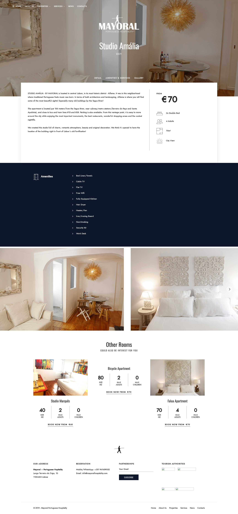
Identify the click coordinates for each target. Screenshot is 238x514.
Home (18, 6)
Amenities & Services (118, 78)
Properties (42, 6)
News (71, 6)
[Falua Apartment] (177, 377)
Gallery (139, 78)
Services (58, 6)
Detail (98, 78)
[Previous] (9, 289)
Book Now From (60, 425)
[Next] (229, 289)
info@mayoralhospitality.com (94, 473)
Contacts (82, 6)
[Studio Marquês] (60, 377)
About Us (29, 6)
